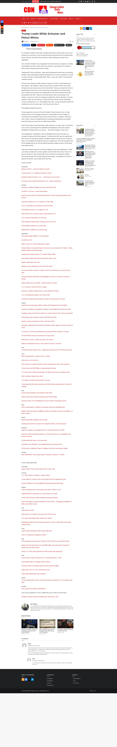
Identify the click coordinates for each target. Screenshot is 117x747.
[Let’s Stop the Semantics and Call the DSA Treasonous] (65, 623)
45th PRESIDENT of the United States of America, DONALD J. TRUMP (42, 454)
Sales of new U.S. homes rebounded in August (35, 244)
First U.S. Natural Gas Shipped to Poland (33, 535)
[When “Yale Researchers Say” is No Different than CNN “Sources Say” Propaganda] (47, 623)
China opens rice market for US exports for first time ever (38, 514)
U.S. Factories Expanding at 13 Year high (33, 217)
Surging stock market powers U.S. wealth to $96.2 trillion (38, 254)
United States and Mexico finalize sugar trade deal (36, 531)
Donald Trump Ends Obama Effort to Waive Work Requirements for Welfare (44, 305)
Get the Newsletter (54, 18)
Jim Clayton (26, 41)
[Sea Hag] (80, 176)
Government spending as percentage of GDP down (36, 393)
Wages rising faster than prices (30, 262)
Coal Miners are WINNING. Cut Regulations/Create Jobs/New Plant (41, 444)
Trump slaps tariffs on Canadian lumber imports (35, 562)
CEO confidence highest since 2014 (32, 376)
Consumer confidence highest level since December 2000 (38, 187)
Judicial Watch (50, 680)
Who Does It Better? (89, 168)
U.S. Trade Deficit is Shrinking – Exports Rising (35, 475)
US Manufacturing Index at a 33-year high (34, 440)
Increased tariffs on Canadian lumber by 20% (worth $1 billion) (40, 566)
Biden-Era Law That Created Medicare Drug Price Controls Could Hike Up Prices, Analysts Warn (90, 154)
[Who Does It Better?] (80, 170)
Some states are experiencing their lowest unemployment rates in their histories (45, 364)
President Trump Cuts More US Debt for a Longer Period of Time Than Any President (47, 313)
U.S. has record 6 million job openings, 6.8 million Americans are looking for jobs (45, 372)
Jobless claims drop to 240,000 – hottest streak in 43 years (39, 283)
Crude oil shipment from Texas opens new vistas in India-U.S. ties (41, 489)
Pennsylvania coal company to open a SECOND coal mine (38, 317)
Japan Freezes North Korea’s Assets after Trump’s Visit (38, 469)
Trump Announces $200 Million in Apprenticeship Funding (38, 368)
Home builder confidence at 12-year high (33, 225)
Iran (28, 18)
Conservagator (50, 678)
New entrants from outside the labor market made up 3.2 (38, 213)
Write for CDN (63, 18)
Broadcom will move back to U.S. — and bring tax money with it (40, 177)
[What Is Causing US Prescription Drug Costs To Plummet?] (80, 74)
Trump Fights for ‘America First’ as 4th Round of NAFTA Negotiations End (43, 479)
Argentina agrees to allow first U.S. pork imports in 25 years (39, 493)
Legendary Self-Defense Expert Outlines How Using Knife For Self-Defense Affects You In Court (85, 140)
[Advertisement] (86, 101)
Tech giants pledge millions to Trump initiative (35, 236)
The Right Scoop (50, 685)
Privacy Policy (76, 683)
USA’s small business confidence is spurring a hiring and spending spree (43, 407)
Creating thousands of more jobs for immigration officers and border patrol (43, 423)
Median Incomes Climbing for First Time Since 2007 (36, 266)
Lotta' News (49, 683)
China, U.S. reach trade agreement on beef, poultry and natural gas (41, 551)
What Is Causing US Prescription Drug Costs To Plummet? (89, 73)
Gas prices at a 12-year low (29, 360)
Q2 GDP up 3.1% (26, 240)
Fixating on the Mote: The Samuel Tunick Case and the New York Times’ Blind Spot (29, 631)
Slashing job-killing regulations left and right (34, 419)
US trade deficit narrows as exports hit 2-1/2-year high (37, 335)
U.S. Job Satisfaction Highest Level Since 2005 (35, 295)
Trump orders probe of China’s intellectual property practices (39, 497)
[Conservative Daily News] (44, 10)
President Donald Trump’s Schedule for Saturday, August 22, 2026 (53, 1)
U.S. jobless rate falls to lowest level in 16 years (35, 380)
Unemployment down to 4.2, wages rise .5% (34, 209)
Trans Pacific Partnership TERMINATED (33, 588)
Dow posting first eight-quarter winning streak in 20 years (38, 221)
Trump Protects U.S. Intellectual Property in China (36, 173)
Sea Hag (87, 174)
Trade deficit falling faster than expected (33, 574)
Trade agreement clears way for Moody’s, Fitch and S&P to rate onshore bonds (45, 541)
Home (23, 18)
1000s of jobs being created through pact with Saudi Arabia (39, 397)
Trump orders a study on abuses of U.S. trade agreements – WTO (41, 558)
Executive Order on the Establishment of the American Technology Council (43, 401)
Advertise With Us (77, 678)
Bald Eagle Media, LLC (44, 690)
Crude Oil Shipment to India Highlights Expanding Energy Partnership (42, 483)
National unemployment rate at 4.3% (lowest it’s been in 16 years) (41, 343)
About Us (78, 18)
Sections (33, 18)
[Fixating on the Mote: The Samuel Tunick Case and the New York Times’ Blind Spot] (29, 623)
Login (74, 680)
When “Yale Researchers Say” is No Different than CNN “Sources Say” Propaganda (46, 631)
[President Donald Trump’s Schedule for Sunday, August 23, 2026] (80, 182)
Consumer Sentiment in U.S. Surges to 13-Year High (37, 201)
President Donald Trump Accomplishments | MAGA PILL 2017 (39, 596)
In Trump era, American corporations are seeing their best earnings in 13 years (45, 331)
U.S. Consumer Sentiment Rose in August (34, 287)
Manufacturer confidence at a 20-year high (34, 229)
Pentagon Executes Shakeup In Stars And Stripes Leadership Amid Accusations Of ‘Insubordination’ (90, 132)
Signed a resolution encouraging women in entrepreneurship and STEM (42, 430)
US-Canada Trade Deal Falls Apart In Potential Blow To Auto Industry (90, 146)
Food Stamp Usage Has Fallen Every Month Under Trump (38, 258)
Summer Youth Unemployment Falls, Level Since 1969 (37, 321)
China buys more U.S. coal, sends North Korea (35, 570)
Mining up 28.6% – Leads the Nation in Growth (35, 169)
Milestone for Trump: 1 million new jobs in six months (37, 339)
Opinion (27, 27)
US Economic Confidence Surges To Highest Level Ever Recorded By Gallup (44, 448)
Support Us (71, 18)
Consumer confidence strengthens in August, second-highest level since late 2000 (46, 309)
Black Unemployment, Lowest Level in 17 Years (35, 356)
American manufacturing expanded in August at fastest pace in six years (43, 299)
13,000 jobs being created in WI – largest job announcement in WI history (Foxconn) (46, 350)
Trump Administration (42, 18)
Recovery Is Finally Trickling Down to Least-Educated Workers (40, 291)
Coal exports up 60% (27, 510)
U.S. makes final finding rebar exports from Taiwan (36, 518)
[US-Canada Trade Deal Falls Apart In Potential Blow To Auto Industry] (80, 146)
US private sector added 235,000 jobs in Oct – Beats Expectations (41, 181)
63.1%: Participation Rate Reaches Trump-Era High (36, 205)
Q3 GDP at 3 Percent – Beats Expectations (34, 191)
